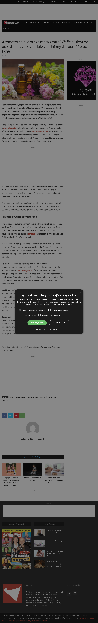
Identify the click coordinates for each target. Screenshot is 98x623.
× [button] (80, 292)
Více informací (66, 304)
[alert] (49, 311)
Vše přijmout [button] (37, 323)
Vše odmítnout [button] (59, 323)
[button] (49, 329)
